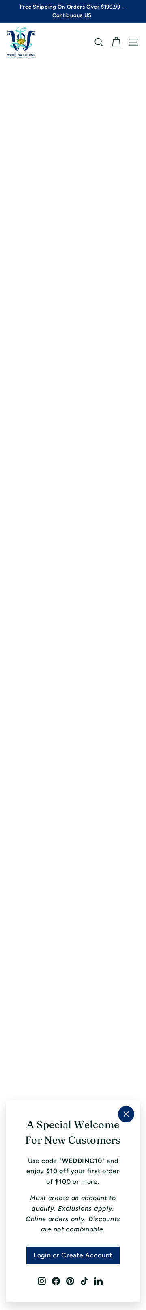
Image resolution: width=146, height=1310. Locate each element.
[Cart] (116, 42)
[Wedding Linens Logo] (21, 42)
